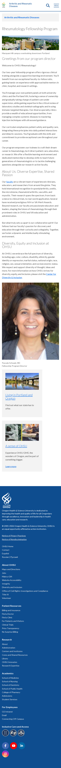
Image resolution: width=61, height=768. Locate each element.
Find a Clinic (7, 617)
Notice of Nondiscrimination (14, 539)
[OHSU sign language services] (14, 736)
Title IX (5, 594)
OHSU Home (7, 546)
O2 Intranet (7, 711)
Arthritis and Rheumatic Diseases (20, 4)
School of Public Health (12, 688)
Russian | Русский (10, 557)
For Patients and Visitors (13, 621)
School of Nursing (10, 681)
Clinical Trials (7, 624)
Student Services (9, 699)
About (5, 644)
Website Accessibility (11, 580)
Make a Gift (7, 576)
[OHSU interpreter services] (21, 736)
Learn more (10, 466)
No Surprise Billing (10, 632)
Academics (7, 673)
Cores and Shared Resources (15, 655)
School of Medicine (10, 678)
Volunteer (6, 598)
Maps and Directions (11, 569)
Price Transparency (10, 628)
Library (5, 658)
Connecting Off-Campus (13, 719)
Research (7, 639)
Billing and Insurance (11, 610)
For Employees (10, 707)
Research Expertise (10, 665)
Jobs (4, 573)
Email (4, 715)
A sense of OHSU (16, 446)
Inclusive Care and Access (15, 726)
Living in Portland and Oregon (19, 396)
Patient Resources (11, 605)
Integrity (6, 583)
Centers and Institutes (12, 651)
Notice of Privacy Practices (14, 535)
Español (5, 553)
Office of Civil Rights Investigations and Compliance (25, 591)
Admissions (7, 696)
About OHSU (9, 564)
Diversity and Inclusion (12, 587)
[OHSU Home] (4, 5)
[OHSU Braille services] (6, 736)
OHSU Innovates (9, 662)
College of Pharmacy (11, 692)
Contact (5, 550)
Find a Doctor (8, 614)
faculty (9, 181)
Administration (8, 647)
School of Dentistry (10, 685)
